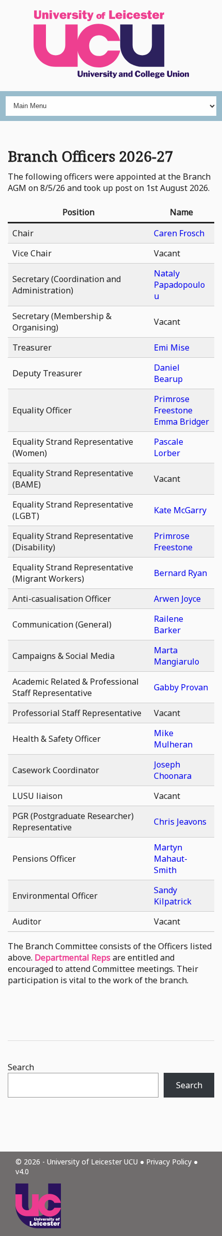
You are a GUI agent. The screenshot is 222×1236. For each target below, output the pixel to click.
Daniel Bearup (168, 373)
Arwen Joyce (177, 598)
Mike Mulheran (173, 738)
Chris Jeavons (180, 821)
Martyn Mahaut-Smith (170, 859)
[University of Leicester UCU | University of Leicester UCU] (111, 45)
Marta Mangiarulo (176, 656)
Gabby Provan (181, 687)
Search (21, 1067)
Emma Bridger (181, 421)
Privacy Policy (169, 1162)
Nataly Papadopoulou (179, 285)
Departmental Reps (72, 957)
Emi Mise (171, 347)
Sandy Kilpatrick (173, 895)
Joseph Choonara (173, 770)
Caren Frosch (179, 233)
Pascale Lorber (168, 447)
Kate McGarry (180, 510)
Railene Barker (168, 624)
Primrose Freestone (173, 404)
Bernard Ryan (180, 573)
